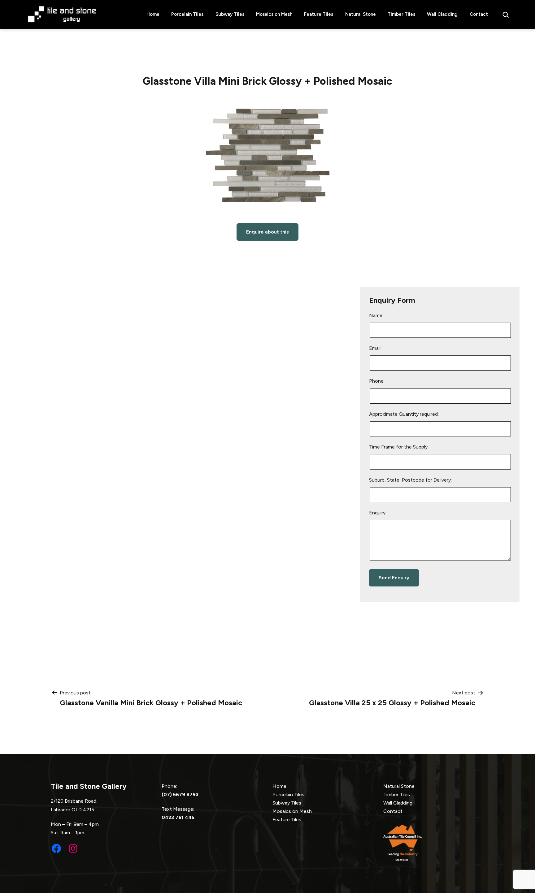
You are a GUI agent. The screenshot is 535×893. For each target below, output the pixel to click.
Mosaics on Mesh (274, 14)
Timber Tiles (401, 14)
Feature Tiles (318, 14)
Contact (479, 14)
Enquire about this (267, 232)
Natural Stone (360, 14)
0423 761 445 (178, 817)
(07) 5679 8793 (180, 794)
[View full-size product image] (267, 155)
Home (152, 14)
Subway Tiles (229, 14)
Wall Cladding (442, 14)
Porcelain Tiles (187, 14)
